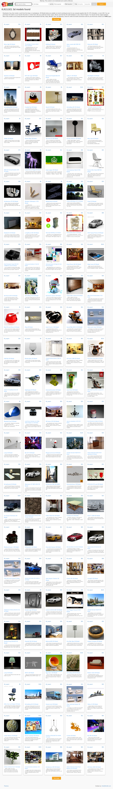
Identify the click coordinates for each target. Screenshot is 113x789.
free (76, 4)
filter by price (68, 4)
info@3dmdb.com (106, 786)
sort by (51, 4)
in (32, 4)
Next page (56, 19)
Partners (6, 786)
